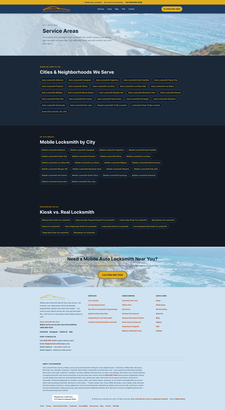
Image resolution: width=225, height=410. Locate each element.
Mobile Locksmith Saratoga (115, 175)
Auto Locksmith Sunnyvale (53, 105)
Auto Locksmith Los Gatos (162, 86)
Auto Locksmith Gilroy (78, 86)
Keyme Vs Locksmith (51, 226)
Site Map (116, 406)
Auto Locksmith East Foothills (136, 80)
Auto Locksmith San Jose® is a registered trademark (149, 399)
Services (100, 9)
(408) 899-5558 (173, 9)
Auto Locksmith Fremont (52, 86)
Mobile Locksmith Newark (118, 169)
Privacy (48, 406)
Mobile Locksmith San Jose (84, 181)
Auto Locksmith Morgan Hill (111, 92)
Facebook (44, 332)
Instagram (53, 332)
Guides (158, 322)
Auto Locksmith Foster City (166, 80)
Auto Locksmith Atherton (52, 80)
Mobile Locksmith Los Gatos (87, 163)
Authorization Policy (60, 406)
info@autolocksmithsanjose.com (57, 344)
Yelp (71, 332)
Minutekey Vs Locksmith (84, 232)
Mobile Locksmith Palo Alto (146, 169)
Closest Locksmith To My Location (112, 105)
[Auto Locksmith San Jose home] (57, 9)
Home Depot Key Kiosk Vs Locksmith (81, 226)
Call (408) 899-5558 (112, 275)
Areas (109, 9)
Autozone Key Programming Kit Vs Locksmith (94, 220)
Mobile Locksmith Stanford (144, 175)
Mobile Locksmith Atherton (53, 150)
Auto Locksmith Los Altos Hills (133, 86)
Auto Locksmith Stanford (164, 99)
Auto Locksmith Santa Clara (109, 99)
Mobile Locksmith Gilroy (110, 156)
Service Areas (161, 309)
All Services (160, 305)
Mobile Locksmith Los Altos (138, 156)
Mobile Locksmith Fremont (83, 156)
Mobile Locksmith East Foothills (142, 150)
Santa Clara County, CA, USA (54, 111)
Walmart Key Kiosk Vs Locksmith (56, 220)
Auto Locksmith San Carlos (80, 99)
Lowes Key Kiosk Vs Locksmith (115, 226)
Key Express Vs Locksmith (163, 220)
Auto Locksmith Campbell (80, 80)
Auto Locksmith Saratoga (138, 99)
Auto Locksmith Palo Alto (53, 99)
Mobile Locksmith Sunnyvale (54, 181)
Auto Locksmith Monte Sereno (81, 92)
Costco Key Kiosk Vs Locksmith (133, 220)
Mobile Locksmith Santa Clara (85, 175)
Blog (117, 9)
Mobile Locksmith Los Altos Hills (56, 163)
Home (45, 25)
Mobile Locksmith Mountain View (87, 169)
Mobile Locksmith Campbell (82, 150)
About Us (159, 314)
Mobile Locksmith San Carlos (54, 175)
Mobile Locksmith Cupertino (111, 150)
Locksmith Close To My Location (146, 105)
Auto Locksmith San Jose (81, 105)
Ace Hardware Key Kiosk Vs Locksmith (150, 226)
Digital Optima (180, 399)
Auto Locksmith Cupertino (107, 80)
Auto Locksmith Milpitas (52, 92)
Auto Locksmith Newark (170, 92)
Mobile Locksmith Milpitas (115, 163)
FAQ (123, 9)
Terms (42, 406)
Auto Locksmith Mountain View (141, 92)
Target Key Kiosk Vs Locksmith (55, 232)
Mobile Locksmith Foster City (54, 156)
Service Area (94, 406)
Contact (131, 9)
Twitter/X (63, 332)
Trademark (73, 406)
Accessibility (83, 406)
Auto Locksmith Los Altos (104, 86)
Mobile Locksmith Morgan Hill (55, 169)
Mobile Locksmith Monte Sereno (146, 163)
